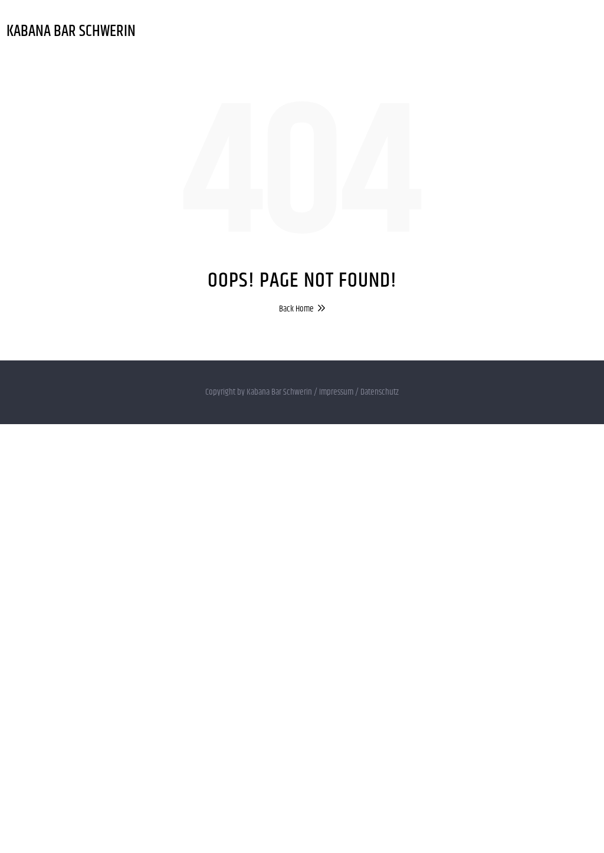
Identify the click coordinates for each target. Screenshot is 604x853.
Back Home (296, 308)
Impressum (336, 392)
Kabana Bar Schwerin (71, 31)
